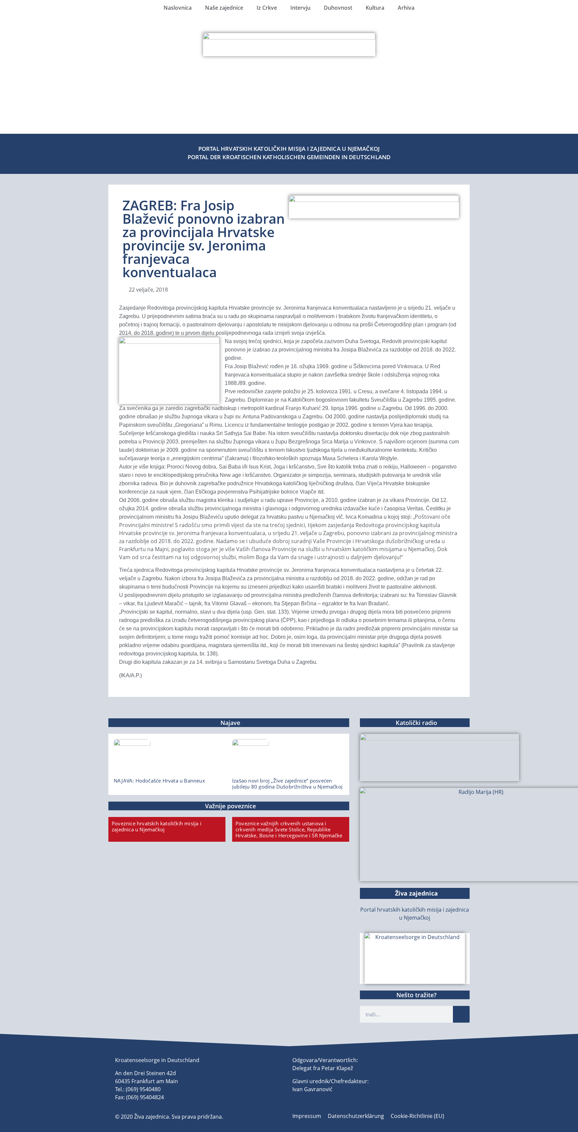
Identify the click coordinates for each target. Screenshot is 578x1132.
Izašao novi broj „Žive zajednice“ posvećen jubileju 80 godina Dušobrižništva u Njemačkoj (287, 783)
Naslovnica (178, 7)
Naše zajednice (224, 7)
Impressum (306, 1116)
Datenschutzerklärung (356, 1116)
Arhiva (406, 7)
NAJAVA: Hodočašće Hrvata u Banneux (159, 780)
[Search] (461, 1014)
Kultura (375, 7)
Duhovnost (338, 7)
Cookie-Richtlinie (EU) (417, 1116)
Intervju (300, 7)
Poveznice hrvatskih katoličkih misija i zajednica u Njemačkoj (156, 826)
